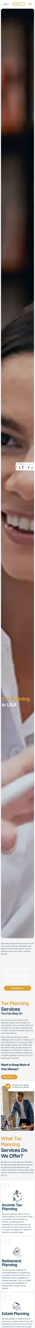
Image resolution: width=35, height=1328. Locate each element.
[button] (30, 4)
